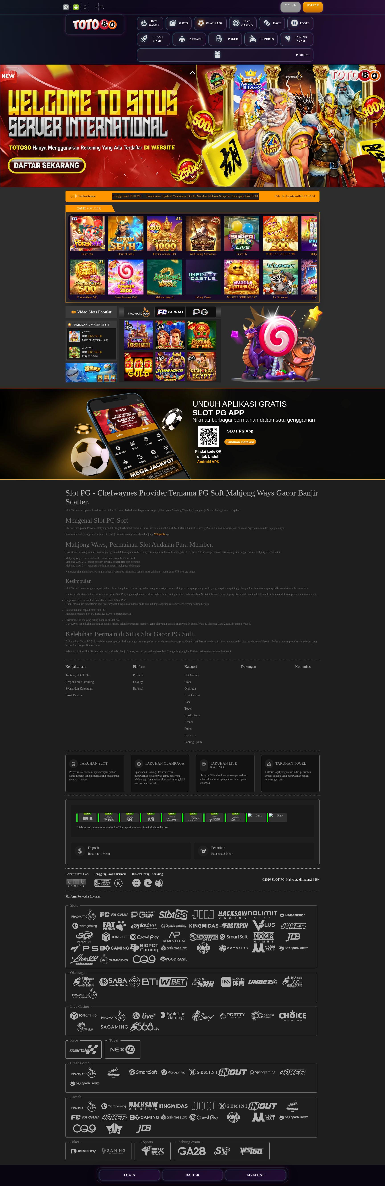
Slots (183, 23)
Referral (138, 688)
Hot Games (154, 23)
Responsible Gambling (80, 682)
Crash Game (158, 39)
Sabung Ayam (301, 39)
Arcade (196, 39)
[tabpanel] (192, 125)
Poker (233, 39)
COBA (141, 330)
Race (277, 23)
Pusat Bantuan (74, 695)
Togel (305, 23)
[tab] (139, 312)
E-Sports (267, 39)
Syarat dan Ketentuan (79, 688)
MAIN (90, 233)
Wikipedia (159, 534)
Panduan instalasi (240, 442)
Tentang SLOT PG (77, 675)
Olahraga (214, 23)
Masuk (290, 5)
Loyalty (138, 682)
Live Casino (247, 23)
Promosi (303, 55)
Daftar (313, 5)
